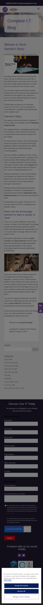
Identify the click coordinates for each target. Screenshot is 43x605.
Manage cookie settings (21, 597)
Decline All (21, 591)
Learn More (7, 580)
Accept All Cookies (21, 585)
